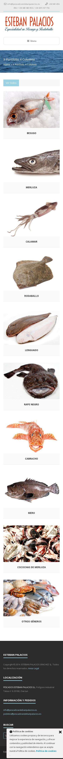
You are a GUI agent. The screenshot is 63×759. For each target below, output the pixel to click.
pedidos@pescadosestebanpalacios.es (22, 713)
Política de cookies (46, 751)
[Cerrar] (60, 732)
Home (6, 64)
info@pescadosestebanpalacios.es (20, 710)
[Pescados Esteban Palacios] (29, 24)
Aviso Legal (33, 668)
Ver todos (11, 82)
